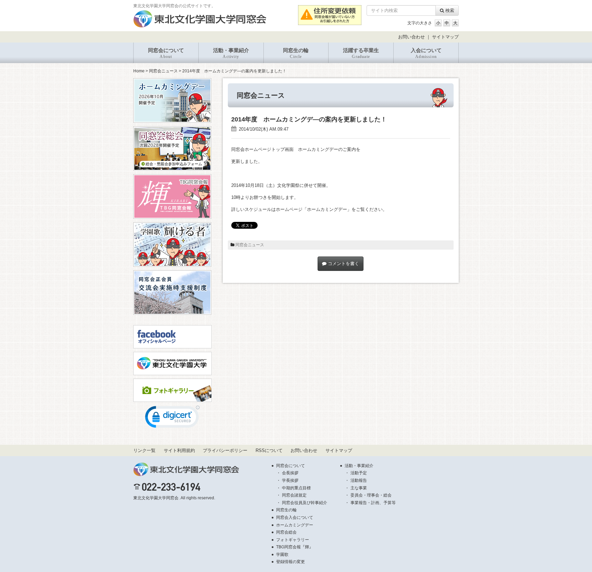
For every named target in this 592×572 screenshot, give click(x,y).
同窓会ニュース (163, 71)
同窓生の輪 (296, 53)
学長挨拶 (290, 480)
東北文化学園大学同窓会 (155, 498)
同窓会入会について (294, 517)
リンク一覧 (144, 450)
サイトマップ (445, 36)
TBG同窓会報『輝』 (294, 547)
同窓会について (166, 53)
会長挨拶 (290, 472)
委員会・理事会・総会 (371, 495)
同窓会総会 (286, 532)
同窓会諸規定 (294, 495)
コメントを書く (342, 263)
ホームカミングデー (294, 525)
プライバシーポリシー (225, 450)
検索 (449, 10)
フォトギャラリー (292, 539)
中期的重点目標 (296, 488)
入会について (426, 53)
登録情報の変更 (290, 561)
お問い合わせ (411, 36)
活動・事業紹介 (231, 53)
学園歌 (282, 554)
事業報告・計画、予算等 (373, 502)
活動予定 (358, 472)
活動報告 (358, 480)
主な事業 (358, 488)
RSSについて (269, 450)
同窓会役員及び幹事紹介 (304, 502)
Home (139, 71)
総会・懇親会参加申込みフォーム (173, 164)
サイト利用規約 (179, 450)
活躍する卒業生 (361, 53)
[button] (172, 418)
